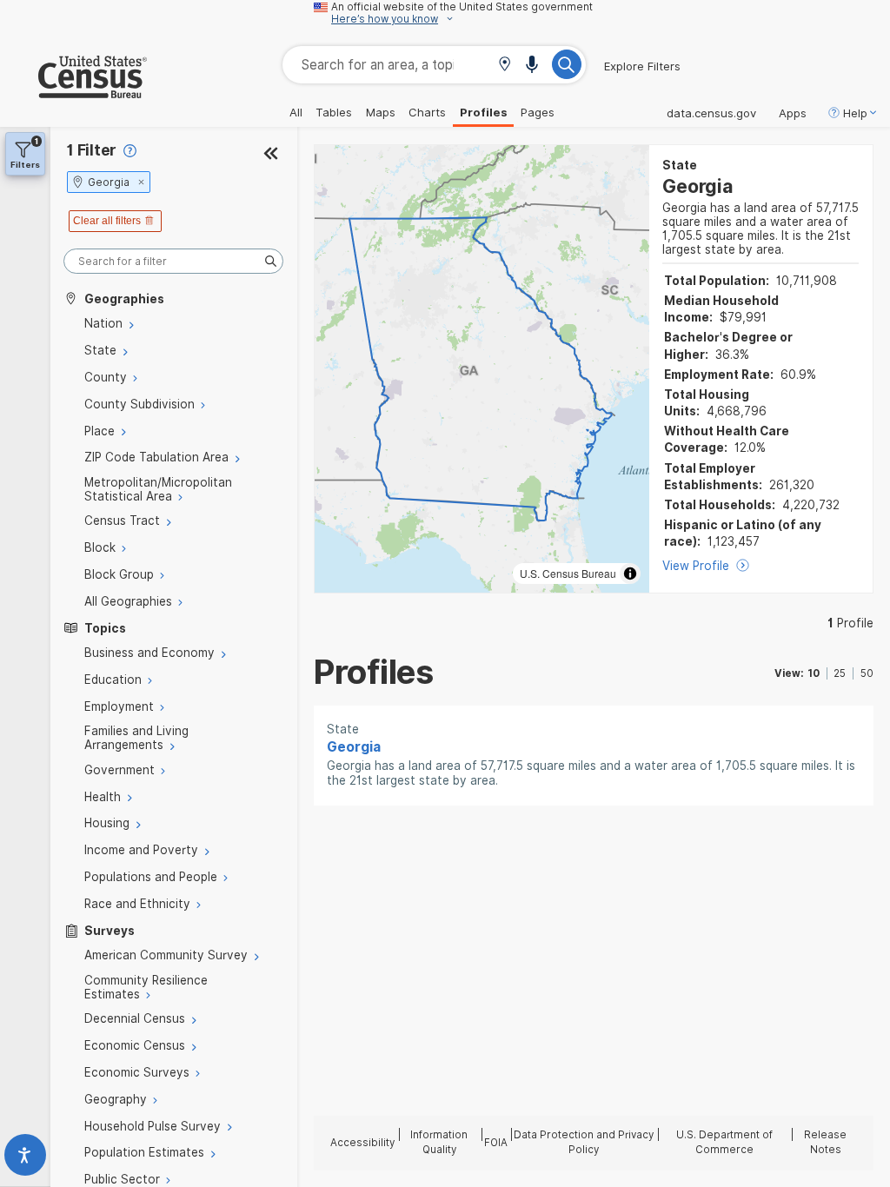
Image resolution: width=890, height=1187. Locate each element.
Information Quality (439, 1142)
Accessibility (362, 1143)
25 (840, 673)
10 (813, 673)
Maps (380, 112)
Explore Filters (642, 66)
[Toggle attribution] (630, 573)
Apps (793, 113)
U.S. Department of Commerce (724, 1142)
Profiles (484, 112)
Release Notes (825, 1142)
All (295, 112)
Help (855, 113)
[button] (504, 66)
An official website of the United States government (462, 7)
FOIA (496, 1143)
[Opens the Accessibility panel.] (25, 1159)
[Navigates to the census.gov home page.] (73, 91)
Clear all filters (107, 221)
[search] (173, 261)
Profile (850, 623)
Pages (538, 112)
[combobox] (434, 64)
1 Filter (91, 150)
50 (866, 673)
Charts (427, 112)
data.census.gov (711, 113)
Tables (333, 112)
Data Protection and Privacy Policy (584, 1142)
